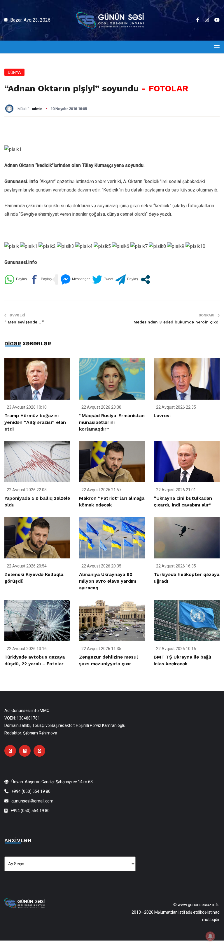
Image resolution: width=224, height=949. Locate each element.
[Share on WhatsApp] (15, 279)
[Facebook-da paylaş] (40, 279)
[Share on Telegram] (127, 279)
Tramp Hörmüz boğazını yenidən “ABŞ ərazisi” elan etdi (35, 422)
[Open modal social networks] (145, 279)
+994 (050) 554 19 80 (30, 791)
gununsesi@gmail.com (32, 801)
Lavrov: (162, 415)
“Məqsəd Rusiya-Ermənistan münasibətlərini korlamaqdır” (112, 422)
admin (37, 109)
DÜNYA (14, 72)
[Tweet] (102, 279)
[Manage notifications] (210, 936)
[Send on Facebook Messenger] (75, 279)
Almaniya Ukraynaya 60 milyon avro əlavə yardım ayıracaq (107, 581)
